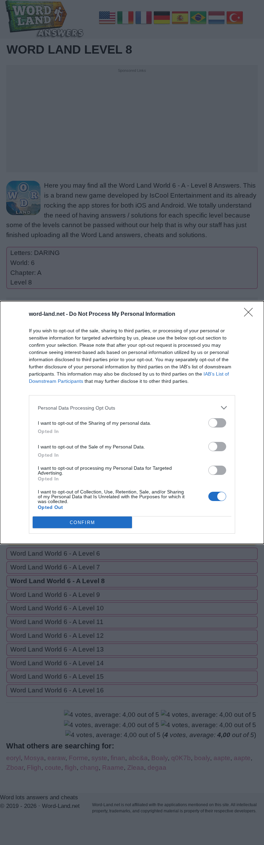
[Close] (250, 314)
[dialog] (132, 422)
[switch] (217, 422)
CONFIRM (82, 522)
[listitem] (132, 407)
